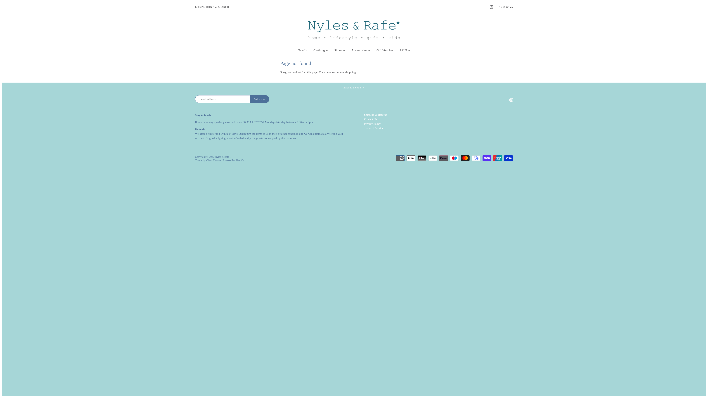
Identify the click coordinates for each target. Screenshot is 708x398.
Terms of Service (374, 128)
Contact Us (370, 119)
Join (209, 7)
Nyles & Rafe (222, 157)
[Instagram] (491, 6)
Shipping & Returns (375, 114)
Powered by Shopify (233, 160)
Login (199, 7)
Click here (325, 72)
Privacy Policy (372, 123)
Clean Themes (213, 160)
